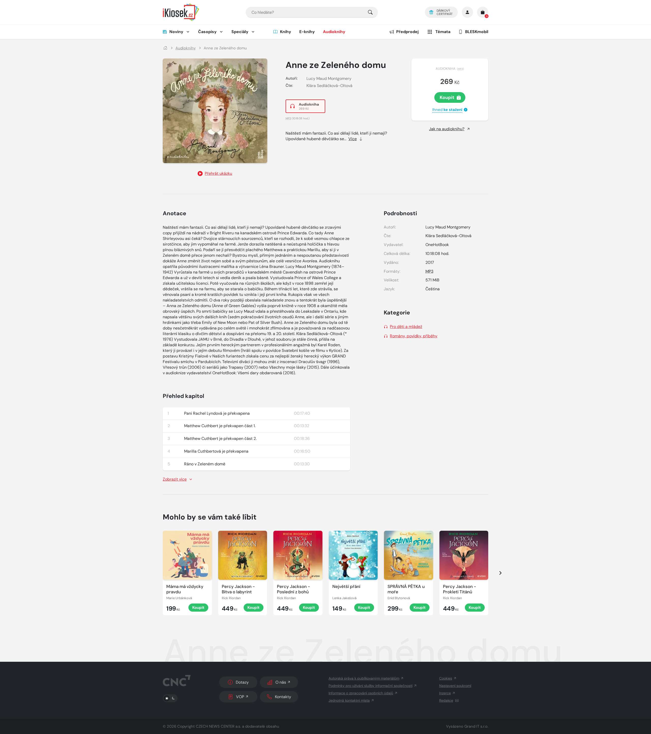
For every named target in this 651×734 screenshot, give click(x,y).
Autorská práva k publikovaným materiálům (364, 678)
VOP (240, 696)
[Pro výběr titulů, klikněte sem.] (370, 12)
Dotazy (242, 682)
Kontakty (283, 696)
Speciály (239, 31)
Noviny (176, 31)
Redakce (446, 700)
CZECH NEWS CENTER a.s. (218, 726)
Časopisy (207, 31)
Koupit (447, 97)
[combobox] (312, 12)
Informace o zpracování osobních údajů (361, 693)
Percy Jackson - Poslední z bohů (293, 589)
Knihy (285, 31)
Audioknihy (334, 31)
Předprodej (407, 31)
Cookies (445, 678)
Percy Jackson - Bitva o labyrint (238, 589)
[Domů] (165, 48)
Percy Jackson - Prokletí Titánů (459, 589)
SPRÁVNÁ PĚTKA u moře (406, 589)
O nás (280, 682)
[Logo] (181, 12)
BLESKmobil (476, 31)
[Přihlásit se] (467, 12)
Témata (442, 31)
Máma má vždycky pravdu (184, 589)
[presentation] (496, 573)
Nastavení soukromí (455, 685)
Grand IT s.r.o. (476, 726)
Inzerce (445, 693)
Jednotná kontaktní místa (349, 700)
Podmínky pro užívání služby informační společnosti (370, 685)
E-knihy (307, 31)
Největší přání (346, 586)
